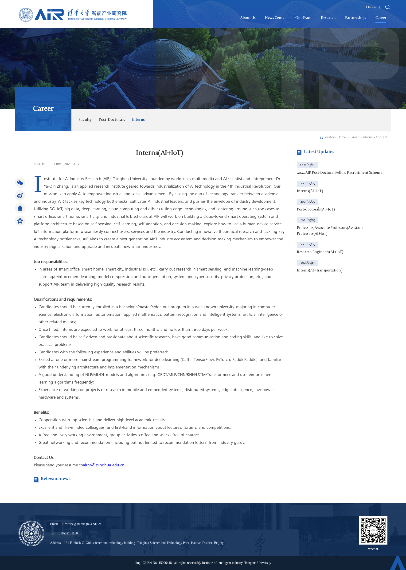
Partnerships (355, 18)
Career (380, 18)
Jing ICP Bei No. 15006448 (153, 563)
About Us (248, 18)
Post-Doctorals (112, 119)
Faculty (85, 119)
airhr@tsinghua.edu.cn (104, 465)
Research (328, 18)
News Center (275, 18)
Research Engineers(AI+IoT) (320, 252)
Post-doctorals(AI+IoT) (316, 209)
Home (342, 137)
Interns (138, 119)
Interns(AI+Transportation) (320, 270)
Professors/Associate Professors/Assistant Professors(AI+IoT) (330, 231)
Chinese (371, 7)
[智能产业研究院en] (73, 11)
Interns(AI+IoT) (310, 191)
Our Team (303, 18)
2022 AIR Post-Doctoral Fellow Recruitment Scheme (339, 173)
